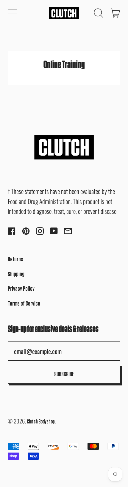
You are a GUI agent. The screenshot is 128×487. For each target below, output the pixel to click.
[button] (98, 13)
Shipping (16, 274)
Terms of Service (24, 304)
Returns (15, 259)
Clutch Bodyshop (41, 422)
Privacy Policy (21, 289)
